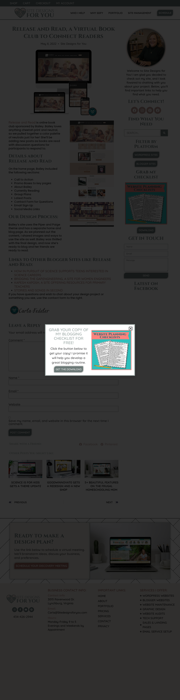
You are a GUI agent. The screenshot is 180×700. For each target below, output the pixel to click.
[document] (90, 350)
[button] (130, 328)
